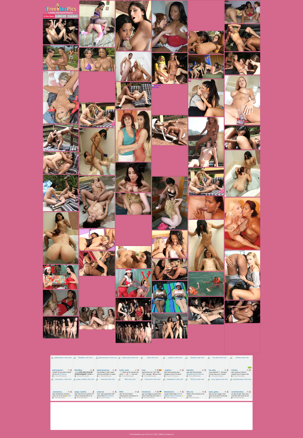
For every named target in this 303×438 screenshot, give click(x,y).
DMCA (161, 434)
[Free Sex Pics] (61, 6)
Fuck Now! (72, 16)
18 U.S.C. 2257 (152, 434)
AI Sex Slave (49, 16)
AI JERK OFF (60, 16)
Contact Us (169, 434)
